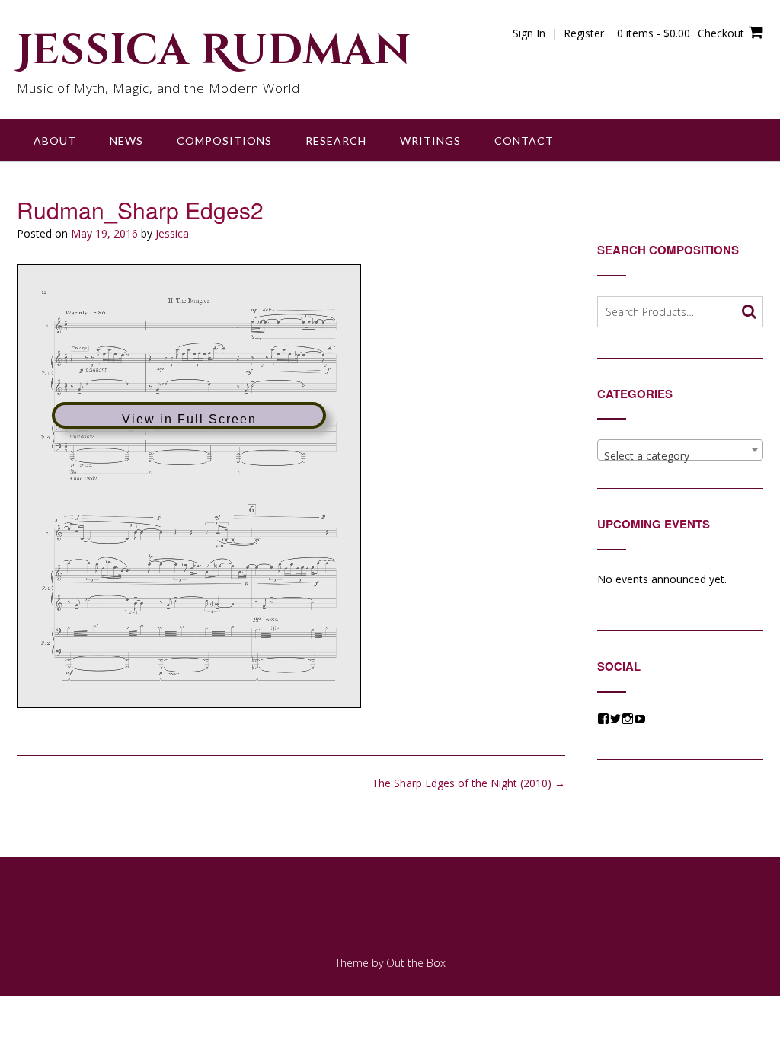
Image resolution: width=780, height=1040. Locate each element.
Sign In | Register (558, 33)
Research (335, 140)
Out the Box (416, 962)
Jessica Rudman (214, 51)
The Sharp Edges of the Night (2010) (468, 783)
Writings (430, 140)
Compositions (224, 140)
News (126, 140)
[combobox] (680, 450)
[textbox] (680, 456)
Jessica (172, 233)
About (55, 140)
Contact (524, 140)
